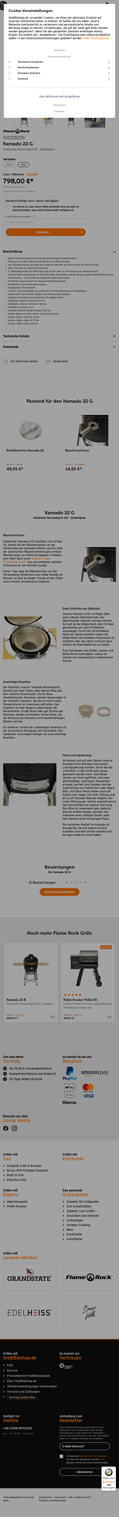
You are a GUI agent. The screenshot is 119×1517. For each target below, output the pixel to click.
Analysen (23, 78)
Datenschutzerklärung (59, 56)
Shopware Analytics (29, 73)
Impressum (59, 50)
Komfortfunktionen (28, 67)
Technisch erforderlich (30, 61)
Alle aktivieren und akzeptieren (59, 96)
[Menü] (114, 1468)
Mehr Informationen (96, 38)
